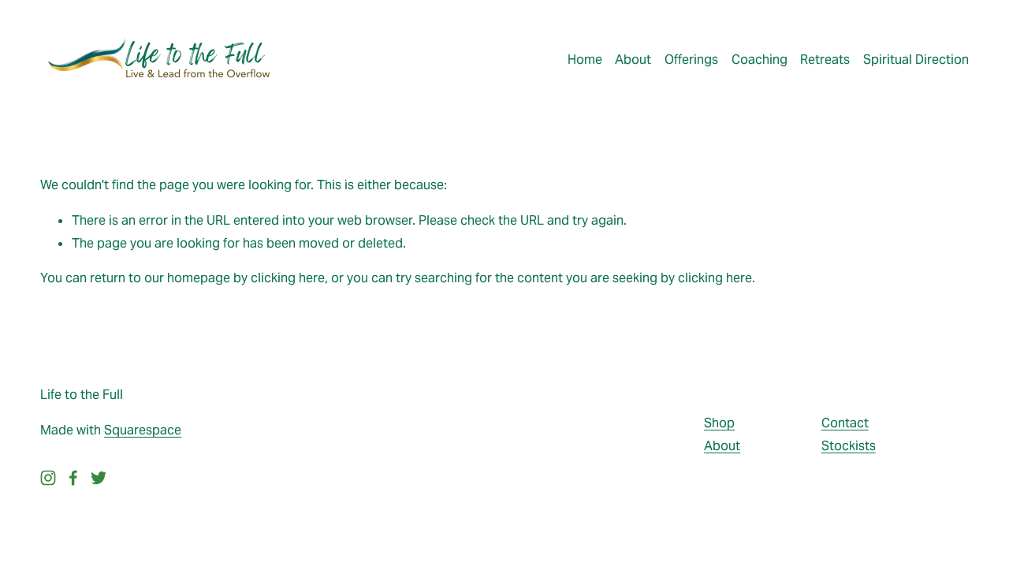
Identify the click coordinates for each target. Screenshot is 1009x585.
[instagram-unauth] (48, 478)
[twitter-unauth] (98, 478)
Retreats (825, 59)
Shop (719, 423)
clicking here (288, 278)
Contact (845, 423)
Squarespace (142, 430)
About (633, 59)
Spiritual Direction (916, 59)
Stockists (848, 446)
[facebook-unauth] (73, 478)
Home (585, 59)
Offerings (691, 59)
